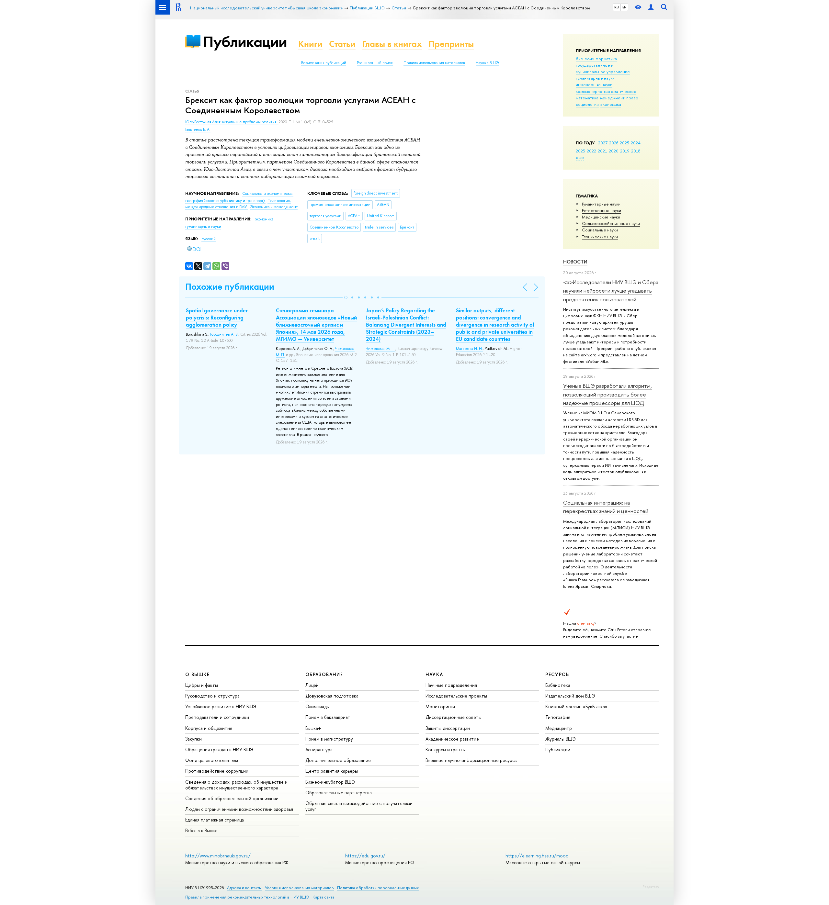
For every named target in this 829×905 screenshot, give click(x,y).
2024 (636, 143)
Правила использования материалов (434, 62)
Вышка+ (313, 728)
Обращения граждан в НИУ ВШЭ (219, 749)
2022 (591, 151)
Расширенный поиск (375, 62)
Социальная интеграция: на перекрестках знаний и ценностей (605, 507)
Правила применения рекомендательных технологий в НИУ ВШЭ (247, 897)
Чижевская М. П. (380, 348)
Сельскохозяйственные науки (611, 223)
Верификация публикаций (323, 62)
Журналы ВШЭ (560, 739)
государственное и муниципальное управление (603, 68)
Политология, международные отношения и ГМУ (238, 203)
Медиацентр (558, 728)
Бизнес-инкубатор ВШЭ (330, 782)
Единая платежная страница (214, 820)
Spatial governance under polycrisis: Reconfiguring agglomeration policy (217, 317)
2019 (625, 151)
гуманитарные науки (595, 78)
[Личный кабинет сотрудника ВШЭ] (651, 7)
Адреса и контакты (244, 887)
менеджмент (612, 98)
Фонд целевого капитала (211, 760)
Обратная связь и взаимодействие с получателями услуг (359, 806)
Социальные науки (600, 230)
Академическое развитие (452, 739)
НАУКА (434, 674)
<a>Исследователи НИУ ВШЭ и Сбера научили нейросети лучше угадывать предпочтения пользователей (610, 290)
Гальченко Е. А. (197, 129)
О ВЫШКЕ (197, 674)
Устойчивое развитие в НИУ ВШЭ (220, 706)
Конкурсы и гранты (446, 749)
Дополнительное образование (338, 760)
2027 (603, 143)
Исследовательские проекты (456, 696)
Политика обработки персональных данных (378, 887)
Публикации (245, 41)
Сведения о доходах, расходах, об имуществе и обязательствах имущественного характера (236, 785)
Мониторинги (440, 706)
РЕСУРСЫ (557, 674)
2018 (636, 151)
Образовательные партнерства (338, 792)
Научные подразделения (451, 685)
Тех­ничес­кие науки (600, 237)
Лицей (312, 685)
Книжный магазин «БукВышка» (576, 706)
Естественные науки (601, 210)
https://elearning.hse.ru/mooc (536, 856)
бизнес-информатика (596, 58)
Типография (557, 717)
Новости (575, 261)
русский (208, 238)
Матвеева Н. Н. (469, 348)
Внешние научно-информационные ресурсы (471, 760)
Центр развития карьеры (331, 771)
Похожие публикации (229, 286)
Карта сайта (323, 897)
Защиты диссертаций (448, 728)
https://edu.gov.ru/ (365, 856)
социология (587, 104)
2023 (580, 151)
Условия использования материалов (299, 887)
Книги (310, 44)
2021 (602, 151)
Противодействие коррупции (216, 771)
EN (624, 7)
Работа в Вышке (201, 830)
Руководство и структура (212, 696)
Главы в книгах (392, 44)
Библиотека (557, 685)
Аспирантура (319, 749)
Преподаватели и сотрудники (217, 717)
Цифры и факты (201, 685)
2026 (613, 143)
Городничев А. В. (224, 334)
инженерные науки (594, 84)
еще (580, 157)
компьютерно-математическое (606, 91)
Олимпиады (317, 706)
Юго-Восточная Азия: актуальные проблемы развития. (231, 122)
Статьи (342, 44)
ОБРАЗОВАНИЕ (324, 674)
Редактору (650, 886)
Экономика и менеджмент (274, 206)
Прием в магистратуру (329, 739)
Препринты (451, 44)
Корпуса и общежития (208, 728)
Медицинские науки (601, 217)
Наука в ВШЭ (487, 62)
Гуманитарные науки (601, 204)
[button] (346, 297)
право (632, 98)
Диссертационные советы (454, 717)
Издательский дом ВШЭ (570, 696)
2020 (614, 151)
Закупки (193, 739)
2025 (624, 143)
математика (587, 98)
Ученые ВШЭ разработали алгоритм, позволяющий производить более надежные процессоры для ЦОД (607, 394)
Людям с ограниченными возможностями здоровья (239, 809)
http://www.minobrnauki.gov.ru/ (218, 856)
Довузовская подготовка (331, 696)
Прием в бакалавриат (327, 717)
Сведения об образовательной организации (231, 798)
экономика (610, 104)
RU (616, 7)
